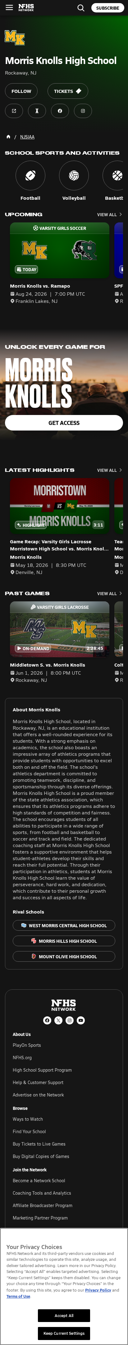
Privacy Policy (98, 1290)
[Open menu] (9, 7)
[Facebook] (47, 1020)
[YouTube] (81, 1020)
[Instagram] (70, 1020)
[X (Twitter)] (58, 1020)
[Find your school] (80, 7)
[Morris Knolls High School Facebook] (60, 111)
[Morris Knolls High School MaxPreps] (37, 111)
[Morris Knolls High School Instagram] (83, 111)
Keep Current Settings (64, 1333)
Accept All (64, 1315)
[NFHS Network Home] (26, 7)
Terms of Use (18, 1296)
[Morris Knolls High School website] (14, 111)
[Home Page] (8, 136)
